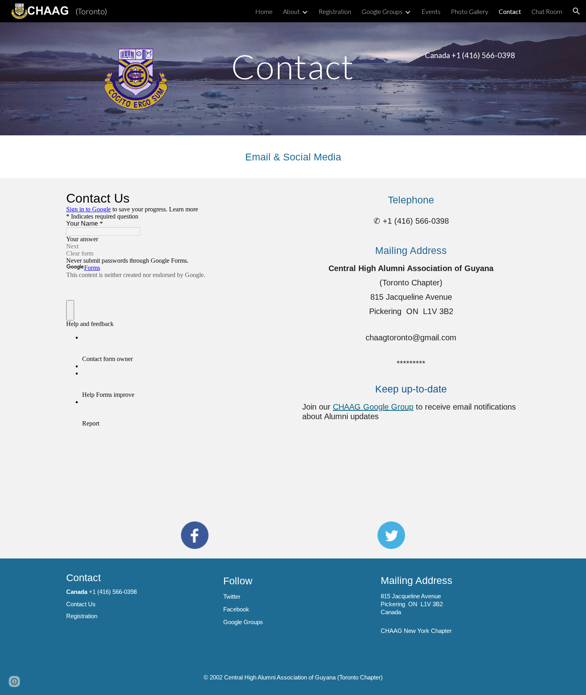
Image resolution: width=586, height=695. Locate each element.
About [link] (291, 11)
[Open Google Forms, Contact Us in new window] (272, 198)
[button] (576, 11)
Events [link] (430, 11)
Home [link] (264, 11)
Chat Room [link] (546, 11)
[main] (293, 66)
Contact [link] (510, 11)
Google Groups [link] (382, 11)
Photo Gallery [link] (469, 11)
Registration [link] (335, 11)
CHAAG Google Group (373, 406)
